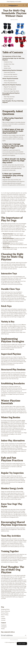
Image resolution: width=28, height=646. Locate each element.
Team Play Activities (9, 96)
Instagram (4, 626)
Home (2, 616)
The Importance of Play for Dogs (11, 56)
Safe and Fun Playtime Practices (11, 84)
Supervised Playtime (9, 72)
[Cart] (26, 5)
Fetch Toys (7, 66)
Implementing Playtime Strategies (12, 70)
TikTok (3, 628)
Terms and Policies (14, 639)
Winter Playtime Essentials (10, 78)
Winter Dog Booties (9, 80)
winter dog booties (6, 590)
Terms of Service (5, 611)
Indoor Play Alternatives (10, 82)
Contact (3, 620)
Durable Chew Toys (9, 64)
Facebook (3, 625)
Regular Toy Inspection (10, 87)
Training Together (8, 98)
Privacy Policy (4, 613)
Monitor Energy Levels (10, 89)
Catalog (3, 618)
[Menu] (1, 5)
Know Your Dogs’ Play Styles (11, 91)
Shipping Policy (5, 609)
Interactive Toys (8, 62)
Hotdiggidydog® (11, 642)
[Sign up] (25, 635)
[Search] (4, 5)
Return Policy (4, 614)
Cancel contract (22, 643)
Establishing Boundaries (10, 76)
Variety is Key (7, 68)
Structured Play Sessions (10, 74)
